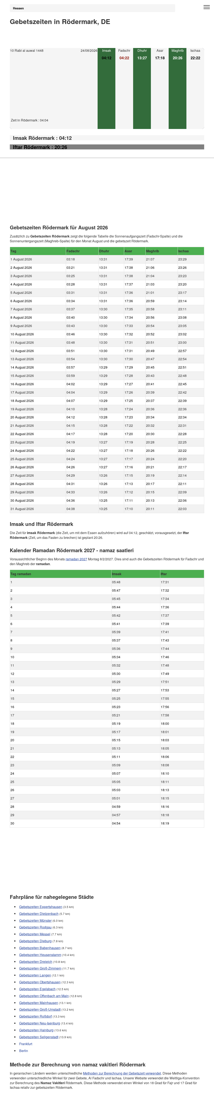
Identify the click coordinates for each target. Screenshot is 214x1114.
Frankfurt (25, 1043)
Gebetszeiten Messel (34, 934)
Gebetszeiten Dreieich (35, 961)
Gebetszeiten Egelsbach (37, 988)
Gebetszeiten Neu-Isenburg (39, 1023)
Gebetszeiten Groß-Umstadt (40, 1009)
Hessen (18, 8)
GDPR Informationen (25, 1108)
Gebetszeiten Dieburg (35, 940)
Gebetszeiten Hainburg (36, 1030)
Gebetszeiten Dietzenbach (39, 913)
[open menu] (207, 7)
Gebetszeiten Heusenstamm (40, 954)
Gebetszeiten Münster (35, 920)
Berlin (23, 1050)
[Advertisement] (54, 88)
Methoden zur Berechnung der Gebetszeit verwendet (122, 1073)
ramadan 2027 (76, 558)
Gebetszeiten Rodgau (35, 927)
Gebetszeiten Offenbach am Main (44, 995)
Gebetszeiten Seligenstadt (38, 1036)
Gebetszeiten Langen (35, 975)
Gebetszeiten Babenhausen (40, 947)
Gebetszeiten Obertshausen (40, 982)
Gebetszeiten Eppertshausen (40, 906)
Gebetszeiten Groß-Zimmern (40, 968)
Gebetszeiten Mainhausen (38, 1002)
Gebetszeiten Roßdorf (35, 1016)
